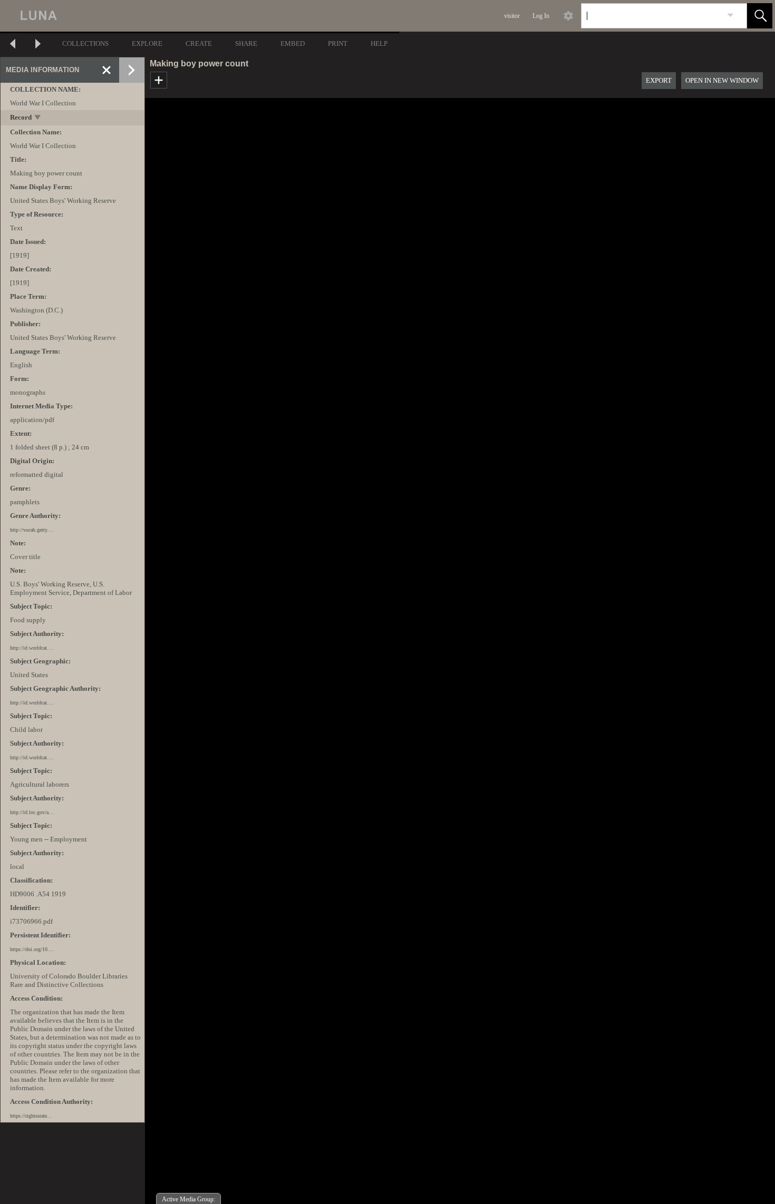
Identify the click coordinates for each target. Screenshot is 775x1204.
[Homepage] (199, 16)
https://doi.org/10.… (32, 949)
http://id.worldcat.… (32, 648)
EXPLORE (147, 43)
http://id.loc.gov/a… (32, 812)
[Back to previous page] (12, 45)
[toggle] (38, 118)
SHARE (246, 43)
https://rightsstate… (31, 1116)
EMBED (292, 43)
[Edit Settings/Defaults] (568, 15)
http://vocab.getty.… (32, 530)
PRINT (337, 43)
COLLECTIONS (85, 43)
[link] (730, 15)
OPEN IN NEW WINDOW (722, 80)
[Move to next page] (38, 45)
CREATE (199, 43)
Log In (540, 15)
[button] (759, 15)
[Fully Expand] (131, 70)
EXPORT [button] (659, 80)
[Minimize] (106, 70)
